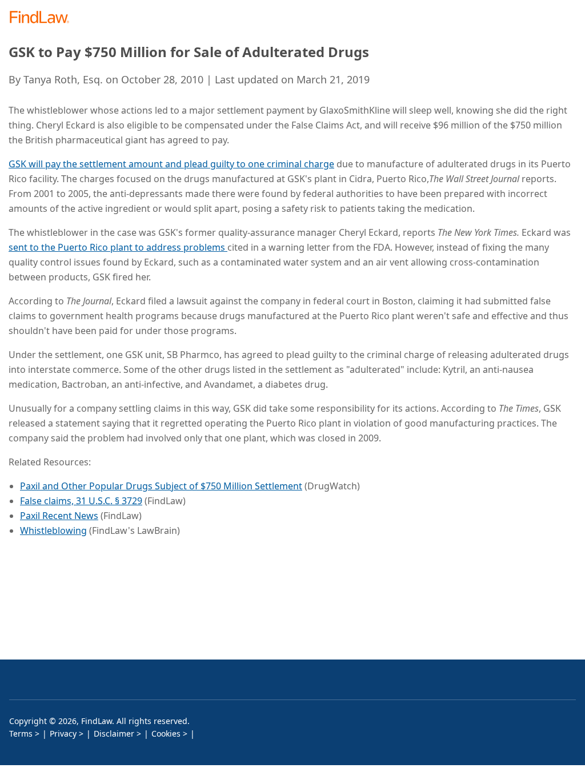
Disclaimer (114, 733)
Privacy (63, 733)
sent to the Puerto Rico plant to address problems (118, 247)
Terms (21, 733)
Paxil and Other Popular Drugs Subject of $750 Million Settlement (161, 486)
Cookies (166, 733)
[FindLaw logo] (43, 18)
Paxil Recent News (59, 515)
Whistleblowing (53, 530)
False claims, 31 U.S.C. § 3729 (81, 500)
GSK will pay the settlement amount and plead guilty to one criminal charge (171, 164)
